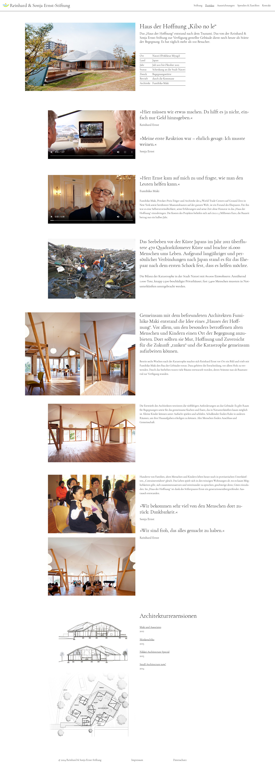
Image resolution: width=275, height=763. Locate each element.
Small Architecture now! (153, 664)
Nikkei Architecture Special (154, 652)
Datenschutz (180, 760)
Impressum (137, 760)
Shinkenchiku (147, 639)
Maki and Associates (150, 627)
